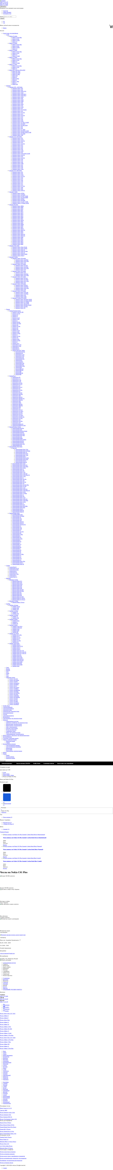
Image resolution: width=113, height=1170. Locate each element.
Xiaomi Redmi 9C (16, 551)
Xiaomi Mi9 (18, 374)
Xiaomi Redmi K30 (17, 436)
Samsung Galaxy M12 (17, 211)
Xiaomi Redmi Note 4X (18, 564)
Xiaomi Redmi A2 (16, 557)
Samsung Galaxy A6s (17, 126)
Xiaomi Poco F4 (16, 388)
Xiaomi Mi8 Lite (19, 368)
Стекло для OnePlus (14, 693)
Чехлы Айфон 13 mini (5, 1033)
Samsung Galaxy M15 (17, 216)
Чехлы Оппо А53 (4, 1143)
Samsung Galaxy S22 (20, 272)
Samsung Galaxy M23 (17, 223)
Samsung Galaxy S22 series (19, 271)
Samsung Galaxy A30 (17, 149)
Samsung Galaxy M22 (17, 221)
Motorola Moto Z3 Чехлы (6, 1148)
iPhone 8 (14, 80)
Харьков (5, 1073)
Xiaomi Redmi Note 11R (18, 480)
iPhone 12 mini (16, 63)
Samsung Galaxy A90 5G (18, 190)
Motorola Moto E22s (17, 584)
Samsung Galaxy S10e (20, 296)
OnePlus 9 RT (15, 630)
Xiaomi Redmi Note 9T (18, 511)
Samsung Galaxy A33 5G (18, 158)
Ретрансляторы (10, 756)
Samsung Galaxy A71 (17, 183)
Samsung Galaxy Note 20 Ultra (20, 251)
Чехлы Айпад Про (5, 1020)
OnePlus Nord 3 (16, 647)
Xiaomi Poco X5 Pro (17, 418)
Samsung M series (13, 204)
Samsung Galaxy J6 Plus (18, 199)
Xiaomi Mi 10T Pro (20, 351)
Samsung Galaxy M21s (18, 220)
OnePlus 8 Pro (15, 620)
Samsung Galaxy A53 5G (18, 176)
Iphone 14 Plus (16, 47)
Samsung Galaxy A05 (17, 102)
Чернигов (5, 1078)
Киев (4, 1051)
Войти (4, 28)
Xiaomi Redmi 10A (17, 519)
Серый (5, 1086)
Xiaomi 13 (14, 334)
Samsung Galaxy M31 (17, 227)
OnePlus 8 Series (13, 619)
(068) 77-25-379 (4, 2)
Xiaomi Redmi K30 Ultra (18, 434)
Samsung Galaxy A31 (17, 152)
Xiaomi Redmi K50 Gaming (19, 439)
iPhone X (14, 77)
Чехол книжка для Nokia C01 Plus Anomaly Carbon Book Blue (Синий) (22, 861)
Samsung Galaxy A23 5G (18, 143)
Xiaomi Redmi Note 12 (18, 495)
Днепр (4, 1054)
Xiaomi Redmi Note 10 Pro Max (20, 466)
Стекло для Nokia (13, 691)
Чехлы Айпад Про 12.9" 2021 (7, 1013)
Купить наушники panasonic (7, 1154)
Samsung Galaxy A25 (17, 148)
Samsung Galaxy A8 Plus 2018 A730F (21, 132)
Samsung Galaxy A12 (17, 111)
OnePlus (8, 604)
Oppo (7, 667)
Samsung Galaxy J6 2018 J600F (20, 197)
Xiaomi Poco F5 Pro (17, 390)
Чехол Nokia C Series (8, 775)
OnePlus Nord (15, 666)
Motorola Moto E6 (16, 592)
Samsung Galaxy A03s (17, 97)
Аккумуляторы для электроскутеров (12, 718)
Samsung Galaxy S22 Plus (21, 274)
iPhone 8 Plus (15, 78)
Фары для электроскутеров (13, 732)
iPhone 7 (14, 83)
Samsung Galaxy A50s (17, 169)
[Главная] (2, 0)
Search (1, 16)
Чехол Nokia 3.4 (4, 1139)
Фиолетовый (6, 1096)
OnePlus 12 (15, 616)
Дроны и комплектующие (10, 739)
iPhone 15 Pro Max (17, 37)
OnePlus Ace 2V (16, 637)
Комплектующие (10, 741)
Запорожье (6, 1061)
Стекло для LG (13, 686)
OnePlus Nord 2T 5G (17, 646)
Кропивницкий (7, 1062)
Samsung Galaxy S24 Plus (21, 259)
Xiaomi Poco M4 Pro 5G (18, 398)
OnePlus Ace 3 (16, 639)
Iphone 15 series (13, 36)
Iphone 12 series (13, 57)
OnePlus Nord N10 (17, 656)
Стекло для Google (14, 680)
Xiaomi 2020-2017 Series (18, 350)
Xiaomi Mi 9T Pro (19, 359)
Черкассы (5, 1076)
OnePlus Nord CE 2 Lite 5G (19, 652)
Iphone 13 (14, 54)
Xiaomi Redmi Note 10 (18, 469)
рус (4, 21)
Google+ (7, 1007)
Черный (5, 1085)
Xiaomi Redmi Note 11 (18, 477)
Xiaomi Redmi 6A (16, 541)
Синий (5, 1095)
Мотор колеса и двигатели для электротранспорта (16, 735)
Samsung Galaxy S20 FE (21, 285)
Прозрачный (6, 1102)
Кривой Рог (6, 1056)
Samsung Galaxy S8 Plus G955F (23, 305)
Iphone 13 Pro (15, 53)
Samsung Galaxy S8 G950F (22, 303)
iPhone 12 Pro (15, 60)
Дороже (7, 832)
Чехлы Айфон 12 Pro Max (6, 1039)
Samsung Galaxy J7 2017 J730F (20, 201)
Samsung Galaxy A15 (17, 118)
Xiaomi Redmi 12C (17, 527)
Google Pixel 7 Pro (14, 574)
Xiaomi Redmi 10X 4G (18, 521)
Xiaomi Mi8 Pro (19, 370)
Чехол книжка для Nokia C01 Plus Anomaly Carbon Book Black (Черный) (23, 849)
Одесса (5, 1065)
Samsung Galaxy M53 (17, 241)
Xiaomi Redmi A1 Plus (18, 554)
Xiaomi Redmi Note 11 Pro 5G (19, 473)
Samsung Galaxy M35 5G (18, 235)
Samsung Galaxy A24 (17, 146)
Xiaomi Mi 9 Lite (19, 357)
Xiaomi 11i (15, 316)
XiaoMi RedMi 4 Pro (17, 514)
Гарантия (5, 10)
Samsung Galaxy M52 (17, 240)
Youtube (7, 1011)
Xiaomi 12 (14, 320)
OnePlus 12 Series (13, 615)
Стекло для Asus (13, 678)
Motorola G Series (13, 601)
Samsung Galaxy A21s (17, 139)
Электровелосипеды (8, 715)
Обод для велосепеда (11, 727)
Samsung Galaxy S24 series (19, 258)
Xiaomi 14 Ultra (16, 340)
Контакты (5, 979)
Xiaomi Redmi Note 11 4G (18, 472)
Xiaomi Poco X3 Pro (17, 412)
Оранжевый (6, 1090)
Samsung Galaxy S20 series (19, 284)
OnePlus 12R (15, 618)
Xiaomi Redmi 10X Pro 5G (19, 524)
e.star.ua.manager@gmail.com (7, 953)
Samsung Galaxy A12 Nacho (19, 109)
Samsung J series (13, 192)
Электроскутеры (7, 710)
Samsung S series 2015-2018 (19, 298)
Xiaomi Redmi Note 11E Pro (19, 479)
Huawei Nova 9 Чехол (5, 1122)
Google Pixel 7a (13, 577)
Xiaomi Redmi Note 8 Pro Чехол (8, 1127)
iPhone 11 (14, 68)
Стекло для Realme (14, 696)
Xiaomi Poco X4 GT (17, 414)
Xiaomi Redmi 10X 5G (18, 523)
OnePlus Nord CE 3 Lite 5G (19, 653)
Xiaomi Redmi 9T (16, 553)
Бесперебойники (7, 737)
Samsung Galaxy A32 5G (18, 155)
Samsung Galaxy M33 (17, 233)
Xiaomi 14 (14, 342)
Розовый (5, 1100)
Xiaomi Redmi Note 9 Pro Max (20, 506)
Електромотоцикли (8, 713)
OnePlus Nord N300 (17, 664)
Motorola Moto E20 (17, 582)
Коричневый (6, 1097)
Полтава (5, 1066)
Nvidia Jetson (6, 705)
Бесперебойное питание (9, 744)
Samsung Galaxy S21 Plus (21, 279)
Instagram (7, 1009)
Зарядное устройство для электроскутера (17, 722)
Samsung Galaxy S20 (20, 289)
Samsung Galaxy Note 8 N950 (19, 254)
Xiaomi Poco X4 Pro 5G (18, 417)
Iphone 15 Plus (16, 40)
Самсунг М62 (3, 1110)
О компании (6, 978)
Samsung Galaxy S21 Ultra (22, 281)
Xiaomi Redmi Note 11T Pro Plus (20, 485)
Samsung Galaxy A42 (17, 166)
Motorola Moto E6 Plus (18, 591)
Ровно (4, 1068)
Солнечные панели (48, 763)
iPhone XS (15, 75)
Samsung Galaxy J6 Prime (18, 200)
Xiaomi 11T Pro (16, 313)
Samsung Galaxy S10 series (19, 291)
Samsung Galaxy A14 (17, 116)
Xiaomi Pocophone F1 (17, 424)
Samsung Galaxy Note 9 (18, 255)
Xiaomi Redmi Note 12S (18, 496)
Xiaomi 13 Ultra (16, 333)
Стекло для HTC (13, 681)
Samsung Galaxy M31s (18, 228)
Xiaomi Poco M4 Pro (17, 400)
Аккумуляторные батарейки (13, 746)
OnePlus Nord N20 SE (18, 660)
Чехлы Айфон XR (4, 1044)
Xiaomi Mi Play (19, 361)
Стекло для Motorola (14, 690)
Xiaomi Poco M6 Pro (17, 405)
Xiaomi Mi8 (18, 371)
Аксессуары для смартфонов (10, 33)
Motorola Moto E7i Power (18, 599)
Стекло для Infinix (14, 684)
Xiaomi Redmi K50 (17, 445)
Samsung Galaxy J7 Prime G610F (20, 203)
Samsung (8, 85)
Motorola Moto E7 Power (18, 598)
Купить (5, 845)
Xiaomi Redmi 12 (16, 526)
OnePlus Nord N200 (17, 662)
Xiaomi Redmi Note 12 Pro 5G (20, 489)
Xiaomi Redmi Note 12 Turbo (19, 493)
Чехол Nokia (6, 774)
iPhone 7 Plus (15, 81)
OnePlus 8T (15, 623)
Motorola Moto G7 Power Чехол (8, 1141)
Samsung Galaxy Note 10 (18, 250)
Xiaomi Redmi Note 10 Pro (19, 468)
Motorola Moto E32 (17, 587)
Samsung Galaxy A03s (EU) (19, 94)
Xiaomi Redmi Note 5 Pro (21, 449)
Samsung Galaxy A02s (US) (19, 91)
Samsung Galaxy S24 (20, 262)
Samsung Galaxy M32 (17, 231)
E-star (4, 772)
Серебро (5, 1083)
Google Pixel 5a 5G (14, 568)
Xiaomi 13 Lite (16, 330)
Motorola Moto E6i (17, 594)
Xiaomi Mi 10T (19, 353)
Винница (5, 1058)
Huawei (8, 670)
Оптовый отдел (7, 13)
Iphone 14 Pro (15, 46)
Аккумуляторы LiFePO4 (23, 763)
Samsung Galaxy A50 (17, 167)
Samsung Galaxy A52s (17, 175)
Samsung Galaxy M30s (18, 224)
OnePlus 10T (15, 609)
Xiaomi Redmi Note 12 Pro (19, 492)
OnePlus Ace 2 (16, 636)
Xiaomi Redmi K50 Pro (18, 441)
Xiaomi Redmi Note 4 (17, 562)
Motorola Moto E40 (17, 588)
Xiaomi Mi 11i (15, 349)
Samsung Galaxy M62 (17, 244)
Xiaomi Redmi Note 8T (21, 462)
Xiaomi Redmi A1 (16, 555)
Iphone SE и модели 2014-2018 (17, 70)
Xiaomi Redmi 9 (16, 548)
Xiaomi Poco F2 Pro (17, 383)
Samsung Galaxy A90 (17, 135)
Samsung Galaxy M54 (17, 242)
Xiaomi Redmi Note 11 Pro (19, 476)
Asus (7, 676)
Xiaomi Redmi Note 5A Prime (22, 451)
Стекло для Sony (13, 698)
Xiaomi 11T (15, 315)
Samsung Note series (14, 245)
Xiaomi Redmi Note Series (15, 446)
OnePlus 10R (15, 608)
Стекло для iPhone (14, 704)
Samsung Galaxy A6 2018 (18, 124)
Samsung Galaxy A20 (17, 119)
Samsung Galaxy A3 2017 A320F (20, 122)
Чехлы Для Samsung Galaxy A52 (8, 1119)
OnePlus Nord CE (16, 654)
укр (4, 22)
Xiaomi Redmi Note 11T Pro (19, 486)
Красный (5, 1089)
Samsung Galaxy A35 (17, 160)
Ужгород (5, 1072)
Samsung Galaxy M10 (17, 209)
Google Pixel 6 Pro (14, 569)
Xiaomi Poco (12, 376)
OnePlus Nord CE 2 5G (18, 650)
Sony (7, 671)
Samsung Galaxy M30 (17, 225)
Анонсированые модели (9, 962)
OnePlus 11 (15, 612)
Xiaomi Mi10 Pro (19, 364)
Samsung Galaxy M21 (17, 218)
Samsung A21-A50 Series (15, 136)
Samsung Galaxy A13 (17, 114)
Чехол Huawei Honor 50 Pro (7, 1125)
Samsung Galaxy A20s (17, 121)
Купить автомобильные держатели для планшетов (13, 1158)
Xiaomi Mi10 (18, 367)
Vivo (7, 674)
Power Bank (9, 749)
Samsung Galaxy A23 (17, 145)
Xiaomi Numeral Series (15, 310)
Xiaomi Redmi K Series (15, 427)
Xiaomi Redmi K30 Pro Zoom (19, 431)
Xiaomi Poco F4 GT (17, 387)
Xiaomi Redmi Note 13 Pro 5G (20, 499)
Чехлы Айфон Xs (4, 1024)
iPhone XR (15, 84)
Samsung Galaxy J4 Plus (18, 193)
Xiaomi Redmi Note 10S (18, 470)
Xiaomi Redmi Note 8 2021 (22, 458)
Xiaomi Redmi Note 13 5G (19, 497)
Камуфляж (6, 1082)
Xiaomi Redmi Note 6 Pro (21, 453)
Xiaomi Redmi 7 (16, 543)
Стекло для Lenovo (14, 687)
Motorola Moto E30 (17, 585)
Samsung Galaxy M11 (17, 210)
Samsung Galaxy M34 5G (18, 234)
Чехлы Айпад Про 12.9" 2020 (7, 1037)
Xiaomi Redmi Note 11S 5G (19, 482)
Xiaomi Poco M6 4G (17, 404)
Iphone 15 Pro (15, 39)
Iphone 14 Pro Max (17, 44)
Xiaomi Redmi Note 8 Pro (21, 459)
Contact (5, 1168)
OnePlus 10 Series (13, 605)
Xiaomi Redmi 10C (17, 520)
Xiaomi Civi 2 (15, 343)
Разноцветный (7, 1103)
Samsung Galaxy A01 (17, 88)
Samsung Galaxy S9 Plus (21, 306)
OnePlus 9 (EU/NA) (17, 626)
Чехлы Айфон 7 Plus (5, 1042)
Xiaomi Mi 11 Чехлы (5, 1129)
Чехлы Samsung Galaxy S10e (7, 1112)
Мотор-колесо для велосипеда (14, 725)
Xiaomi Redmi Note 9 (17, 509)
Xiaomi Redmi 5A (16, 537)
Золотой (5, 1099)
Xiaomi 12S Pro (16, 322)
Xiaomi (8, 309)
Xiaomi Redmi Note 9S (18, 510)
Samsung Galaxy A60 (17, 180)
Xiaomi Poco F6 (16, 377)
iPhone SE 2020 (16, 73)
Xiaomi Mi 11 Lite (16, 344)
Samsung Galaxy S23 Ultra (22, 268)
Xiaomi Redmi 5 (16, 536)
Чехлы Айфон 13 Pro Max (6, 1048)
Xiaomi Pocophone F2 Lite (19, 425)
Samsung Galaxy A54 (17, 177)
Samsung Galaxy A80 (17, 187)
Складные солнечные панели (10, 738)
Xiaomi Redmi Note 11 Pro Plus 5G (21, 475)
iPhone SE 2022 (16, 71)
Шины (5, 752)
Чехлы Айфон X (4, 1015)
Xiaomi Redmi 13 (16, 530)
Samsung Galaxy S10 (20, 295)
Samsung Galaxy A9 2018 (18, 133)
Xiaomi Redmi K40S (17, 438)
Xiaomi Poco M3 (16, 395)
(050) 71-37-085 (4, 5)
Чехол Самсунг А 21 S (6, 1108)
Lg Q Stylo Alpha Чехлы (6, 1146)
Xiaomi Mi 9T (18, 360)
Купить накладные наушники (8, 1151)
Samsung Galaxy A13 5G (18, 112)
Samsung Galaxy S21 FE (21, 278)
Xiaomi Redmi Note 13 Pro (19, 502)
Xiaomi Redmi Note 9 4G (18, 504)
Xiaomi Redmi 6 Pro (17, 538)
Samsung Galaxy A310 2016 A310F (21, 153)
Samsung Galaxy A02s (17, 92)
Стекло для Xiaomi (14, 703)
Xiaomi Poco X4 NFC (17, 415)
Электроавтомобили (8, 708)
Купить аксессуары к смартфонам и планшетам (12, 1156)
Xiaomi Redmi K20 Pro (18, 428)
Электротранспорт (7, 763)
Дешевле (2, 832)
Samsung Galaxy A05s (17, 104)
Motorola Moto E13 (17, 581)
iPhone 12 (14, 61)
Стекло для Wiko (13, 701)
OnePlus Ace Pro (16, 640)
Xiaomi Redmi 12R (17, 528)
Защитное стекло (10, 677)
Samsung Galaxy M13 (17, 213)
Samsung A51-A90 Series (15, 170)
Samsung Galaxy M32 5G (18, 230)
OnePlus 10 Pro (16, 606)
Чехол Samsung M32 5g (6, 1117)
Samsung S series (13, 257)
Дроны (8, 742)
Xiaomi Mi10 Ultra (20, 366)
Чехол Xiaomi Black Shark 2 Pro (8, 1133)
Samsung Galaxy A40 (17, 162)
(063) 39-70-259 (4, 3)
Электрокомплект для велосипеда (15, 734)
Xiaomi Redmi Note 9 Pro (18, 507)
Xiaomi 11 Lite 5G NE (17, 312)
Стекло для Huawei (14, 683)
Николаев (5, 1064)
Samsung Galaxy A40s (17, 163)
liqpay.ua (5, 988)
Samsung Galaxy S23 (20, 269)
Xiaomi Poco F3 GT (17, 384)
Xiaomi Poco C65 (16, 381)
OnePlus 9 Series (13, 625)
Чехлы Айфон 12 (4, 1046)
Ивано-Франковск (8, 1055)
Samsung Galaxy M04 (17, 207)
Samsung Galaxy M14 (17, 214)
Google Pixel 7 (13, 575)
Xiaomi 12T (15, 327)
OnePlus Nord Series (14, 643)
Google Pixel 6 (13, 571)
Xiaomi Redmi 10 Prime (18, 516)
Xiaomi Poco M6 (16, 407)
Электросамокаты (7, 707)
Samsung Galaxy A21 (17, 138)
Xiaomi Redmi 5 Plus (17, 534)
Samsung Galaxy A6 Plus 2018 (20, 125)
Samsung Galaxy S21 (20, 282)
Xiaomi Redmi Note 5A (21, 452)
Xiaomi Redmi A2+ (17, 558)
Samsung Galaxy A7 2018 (18, 129)
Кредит (5, 986)
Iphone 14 (14, 49)
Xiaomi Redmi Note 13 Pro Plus (20, 500)
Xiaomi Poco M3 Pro (17, 394)
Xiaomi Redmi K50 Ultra (18, 444)
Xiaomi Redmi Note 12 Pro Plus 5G (21, 490)
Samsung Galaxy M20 (17, 217)
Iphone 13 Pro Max (17, 51)
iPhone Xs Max (16, 74)
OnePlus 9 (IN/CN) (17, 628)
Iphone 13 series (13, 50)
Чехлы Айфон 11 (4, 1022)
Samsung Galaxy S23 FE (21, 265)
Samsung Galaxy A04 (17, 98)
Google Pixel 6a (13, 572)
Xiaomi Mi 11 (15, 347)
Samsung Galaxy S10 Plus (21, 293)
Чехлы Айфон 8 (4, 1018)
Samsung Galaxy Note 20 (18, 252)
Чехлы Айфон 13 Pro (5, 1026)
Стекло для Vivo (13, 700)
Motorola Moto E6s (17, 595)
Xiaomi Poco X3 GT (17, 410)
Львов (4, 1052)
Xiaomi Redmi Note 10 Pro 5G (20, 465)
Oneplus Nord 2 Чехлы (6, 1137)
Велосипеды (6, 717)
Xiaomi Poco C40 (16, 380)
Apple (7, 34)
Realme (8, 669)
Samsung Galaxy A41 (17, 165)
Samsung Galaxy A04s (17, 101)
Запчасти (5, 720)
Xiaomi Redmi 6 (16, 540)
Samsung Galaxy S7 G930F (22, 302)
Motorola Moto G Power (18, 602)
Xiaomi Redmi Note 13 (18, 503)
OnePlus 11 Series (13, 611)
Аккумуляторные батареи (13, 745)
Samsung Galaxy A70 (17, 182)
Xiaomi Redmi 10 (16, 517)
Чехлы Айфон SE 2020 (6, 1029)
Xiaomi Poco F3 (16, 386)
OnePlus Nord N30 (17, 663)
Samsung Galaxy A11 (17, 108)
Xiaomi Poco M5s (16, 402)
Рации (4, 754)
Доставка (5, 983)
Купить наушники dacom (6, 1162)
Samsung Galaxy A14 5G (18, 115)
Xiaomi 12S (15, 325)
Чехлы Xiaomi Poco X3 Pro (7, 1131)
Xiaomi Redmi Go (16, 560)
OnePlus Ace (15, 642)
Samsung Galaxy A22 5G (18, 141)
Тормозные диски (10, 731)
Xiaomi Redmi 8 (16, 545)
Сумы (4, 1069)
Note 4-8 (14, 448)
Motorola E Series (13, 579)
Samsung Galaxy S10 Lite (21, 292)
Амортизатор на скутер (12, 721)
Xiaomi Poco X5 (16, 419)
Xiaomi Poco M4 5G (17, 397)
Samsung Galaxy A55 (17, 179)
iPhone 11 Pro (15, 67)
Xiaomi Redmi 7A (16, 544)
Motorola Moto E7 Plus (18, 596)
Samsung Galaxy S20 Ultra (22, 288)
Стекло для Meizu (13, 688)
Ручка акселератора (11, 729)
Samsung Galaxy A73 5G (18, 186)
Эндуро (5, 714)
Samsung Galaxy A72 (17, 184)
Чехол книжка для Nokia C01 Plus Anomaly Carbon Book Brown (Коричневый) (24, 837)
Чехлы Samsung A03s (5, 1114)
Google (8, 565)
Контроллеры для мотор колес (14, 724)
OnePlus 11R (15, 613)
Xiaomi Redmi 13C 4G (18, 531)
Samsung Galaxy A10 (17, 105)
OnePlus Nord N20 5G (18, 659)
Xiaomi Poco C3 (16, 378)
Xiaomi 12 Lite (16, 318)
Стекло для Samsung (14, 697)
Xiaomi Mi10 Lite (19, 363)
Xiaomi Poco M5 (16, 401)
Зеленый (5, 1093)
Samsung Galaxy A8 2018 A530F (20, 131)
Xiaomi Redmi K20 (17, 429)
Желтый (5, 1092)
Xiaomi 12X (15, 329)
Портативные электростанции (14, 751)
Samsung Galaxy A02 (17, 90)
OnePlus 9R (15, 632)
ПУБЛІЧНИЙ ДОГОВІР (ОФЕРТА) (12, 989)
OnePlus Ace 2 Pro (17, 635)
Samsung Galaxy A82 (17, 189)
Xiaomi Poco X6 (16, 422)
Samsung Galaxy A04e (18, 100)
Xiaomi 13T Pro (16, 336)
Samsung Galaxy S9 (20, 308)
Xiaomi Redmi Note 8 (20, 460)
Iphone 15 (14, 41)
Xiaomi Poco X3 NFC (17, 411)
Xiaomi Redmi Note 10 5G (19, 463)
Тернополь (6, 1071)
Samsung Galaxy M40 (17, 237)
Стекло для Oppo (13, 694)
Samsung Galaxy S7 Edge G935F (23, 301)
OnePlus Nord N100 (17, 657)
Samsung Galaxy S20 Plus (21, 286)
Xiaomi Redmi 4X (16, 533)
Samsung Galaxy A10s (17, 107)
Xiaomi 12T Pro (16, 326)
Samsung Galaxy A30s (17, 150)
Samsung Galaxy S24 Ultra (22, 261)
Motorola (8, 578)
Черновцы (5, 1079)
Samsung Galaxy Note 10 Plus (19, 248)
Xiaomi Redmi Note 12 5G (19, 487)
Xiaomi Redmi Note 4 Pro (18, 561)
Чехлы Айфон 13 (4, 1031)
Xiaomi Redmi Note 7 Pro (21, 455)
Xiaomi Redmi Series (14, 513)
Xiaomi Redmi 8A (16, 547)
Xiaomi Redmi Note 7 (20, 456)
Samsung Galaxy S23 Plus (21, 267)
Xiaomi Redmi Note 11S (18, 483)
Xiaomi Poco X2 (16, 408)
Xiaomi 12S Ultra (16, 323)
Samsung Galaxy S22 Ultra (22, 275)
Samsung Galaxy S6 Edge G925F (23, 299)
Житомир (5, 1059)
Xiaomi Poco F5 (16, 391)
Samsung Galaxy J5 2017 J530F (20, 196)
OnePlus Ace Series (14, 633)
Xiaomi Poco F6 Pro (17, 393)
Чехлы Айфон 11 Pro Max (6, 1035)
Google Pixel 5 (13, 567)
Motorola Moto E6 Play (18, 589)
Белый (4, 1087)
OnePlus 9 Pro (15, 629)
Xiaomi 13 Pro (15, 332)
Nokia (7, 673)
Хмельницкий (7, 1075)
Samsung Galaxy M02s (18, 206)
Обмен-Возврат (7, 12)
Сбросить (3, 812)
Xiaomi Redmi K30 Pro (18, 432)
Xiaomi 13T (15, 337)
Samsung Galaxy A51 (17, 172)
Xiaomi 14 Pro (15, 339)
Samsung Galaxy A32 (17, 156)
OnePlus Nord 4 (16, 649)
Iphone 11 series (13, 64)
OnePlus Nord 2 (16, 645)
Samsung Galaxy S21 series (19, 276)
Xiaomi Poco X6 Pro (17, 421)
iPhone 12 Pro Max (17, 58)
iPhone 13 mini (16, 56)
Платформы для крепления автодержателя (11, 1160)
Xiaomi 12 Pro (15, 319)
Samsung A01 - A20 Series (15, 87)
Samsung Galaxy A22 (17, 142)
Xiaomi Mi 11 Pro (16, 346)
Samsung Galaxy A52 (17, 173)
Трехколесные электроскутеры (11, 711)
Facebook (7, 1005)
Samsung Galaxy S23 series (19, 264)
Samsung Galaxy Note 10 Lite (19, 247)
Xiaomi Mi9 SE (19, 373)
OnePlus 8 (14, 622)
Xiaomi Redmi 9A (16, 550)
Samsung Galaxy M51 (17, 238)
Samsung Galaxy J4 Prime (18, 194)
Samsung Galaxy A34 (17, 159)
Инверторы (9, 748)
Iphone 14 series (13, 43)
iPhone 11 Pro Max (17, 66)
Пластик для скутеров (12, 728)
